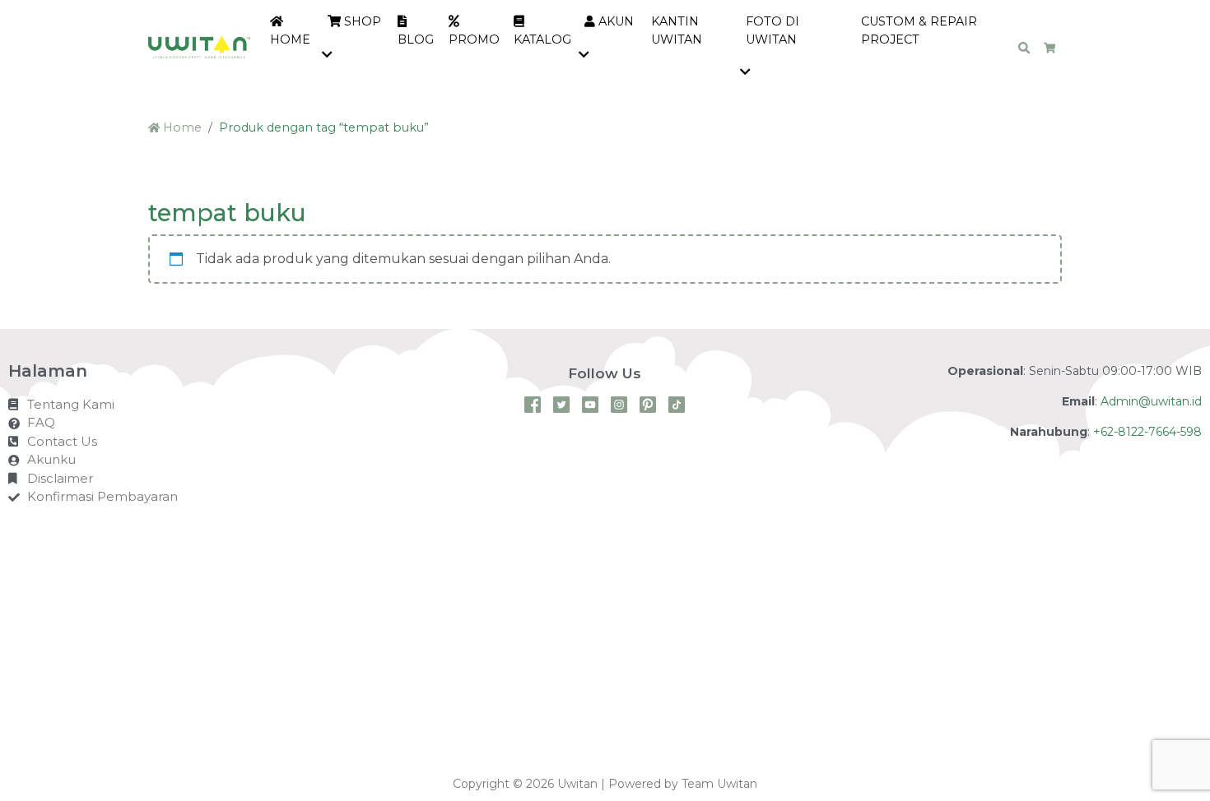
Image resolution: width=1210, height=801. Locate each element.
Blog (416, 39)
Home (290, 39)
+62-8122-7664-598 (1147, 431)
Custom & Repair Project (919, 30)
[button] (330, 55)
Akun (614, 21)
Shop (361, 21)
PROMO (474, 39)
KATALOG (542, 39)
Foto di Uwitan (772, 30)
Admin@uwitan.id (1151, 401)
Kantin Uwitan (676, 30)
